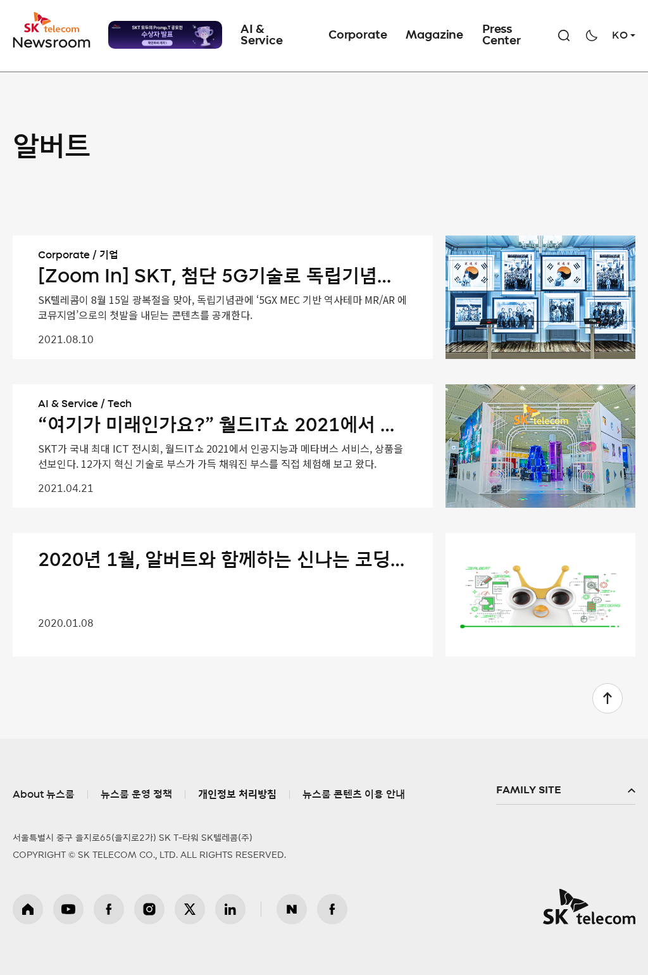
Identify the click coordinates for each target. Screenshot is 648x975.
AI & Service (261, 35)
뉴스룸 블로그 (292, 909)
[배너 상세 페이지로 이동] (165, 35)
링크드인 (230, 909)
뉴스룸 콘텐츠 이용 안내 (353, 794)
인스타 (149, 909)
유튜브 (68, 909)
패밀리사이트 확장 (565, 791)
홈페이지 (28, 909)
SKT (52, 30)
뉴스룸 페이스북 (332, 909)
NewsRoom (52, 41)
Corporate (357, 35)
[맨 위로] (607, 698)
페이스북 (109, 909)
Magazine (434, 35)
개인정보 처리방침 (237, 794)
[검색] (563, 35)
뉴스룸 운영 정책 (136, 794)
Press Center (501, 35)
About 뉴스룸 (44, 794)
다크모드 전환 (591, 35)
